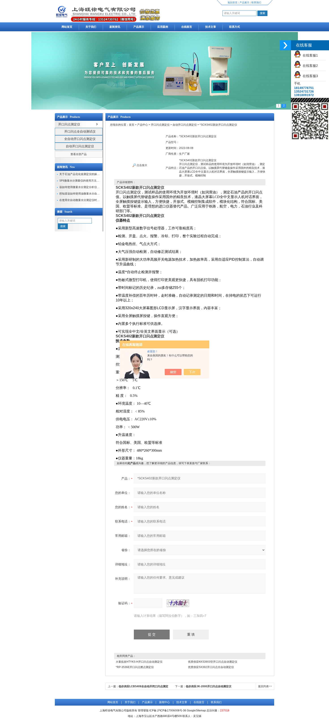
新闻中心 (164, 702)
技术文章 (210, 26)
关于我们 (90, 26)
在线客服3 (309, 76)
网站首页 (67, 26)
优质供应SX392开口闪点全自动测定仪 (211, 667)
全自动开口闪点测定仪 (80, 139)
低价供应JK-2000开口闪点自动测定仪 (208, 686)
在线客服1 (309, 55)
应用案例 (162, 26)
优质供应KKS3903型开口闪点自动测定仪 (212, 661)
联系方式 (234, 26)
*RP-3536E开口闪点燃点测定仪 (135, 667)
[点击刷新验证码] (178, 603)
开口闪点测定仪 (160, 124)
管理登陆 (143, 710)
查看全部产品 (78, 154)
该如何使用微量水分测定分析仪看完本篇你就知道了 (90, 187)
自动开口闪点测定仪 (80, 146)
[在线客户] (285, 45)
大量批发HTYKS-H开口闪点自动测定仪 (139, 661)
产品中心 (142, 124)
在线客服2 (309, 66)
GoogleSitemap (196, 710)
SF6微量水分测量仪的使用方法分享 (80, 180)
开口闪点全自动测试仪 (80, 131)
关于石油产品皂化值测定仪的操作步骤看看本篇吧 (88, 174)
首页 (131, 124)
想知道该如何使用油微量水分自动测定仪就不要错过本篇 (92, 193)
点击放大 (141, 165)
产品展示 (244, 2)
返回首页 (232, 2)
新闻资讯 (114, 26)
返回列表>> (265, 686)
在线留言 (186, 26)
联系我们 (256, 2)
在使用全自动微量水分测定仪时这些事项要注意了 (88, 200)
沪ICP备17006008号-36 (171, 710)
